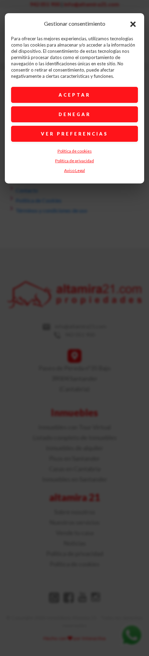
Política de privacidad (74, 160)
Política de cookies (75, 151)
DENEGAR (75, 114)
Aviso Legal (74, 170)
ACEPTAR (74, 95)
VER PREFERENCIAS (74, 134)
